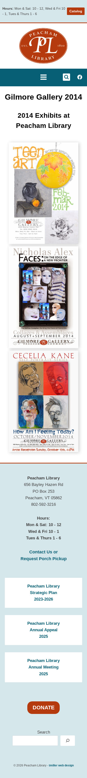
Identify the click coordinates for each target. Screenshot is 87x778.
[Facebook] (80, 77)
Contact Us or (43, 552)
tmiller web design (61, 765)
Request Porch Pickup (44, 558)
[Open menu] (43, 77)
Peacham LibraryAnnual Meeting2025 (43, 667)
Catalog (75, 11)
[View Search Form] (66, 77)
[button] (43, 193)
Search (43, 732)
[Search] (67, 740)
